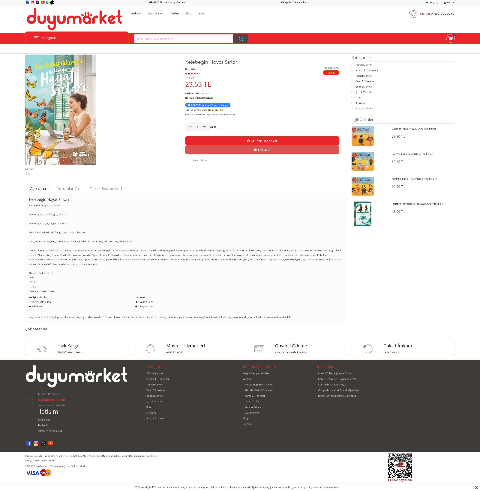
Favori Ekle (199, 160)
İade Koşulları (252, 401)
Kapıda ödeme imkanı (295, 2)
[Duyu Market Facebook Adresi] (27, 3)
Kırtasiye (360, 103)
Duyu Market (156, 13)
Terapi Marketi (364, 75)
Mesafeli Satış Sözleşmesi (259, 390)
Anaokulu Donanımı (367, 70)
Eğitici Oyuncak (364, 65)
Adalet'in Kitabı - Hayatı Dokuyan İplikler (414, 179)
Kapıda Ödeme (253, 407)
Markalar (135, 13)
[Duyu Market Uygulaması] (48, 3)
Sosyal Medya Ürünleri (256, 373)
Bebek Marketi (364, 86)
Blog (188, 13)
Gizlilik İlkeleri (252, 412)
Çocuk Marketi (364, 92)
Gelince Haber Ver (264, 141)
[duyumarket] (74, 18)
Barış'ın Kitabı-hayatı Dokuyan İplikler (413, 154)
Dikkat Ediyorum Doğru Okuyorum (337, 395)
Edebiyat (37, 306)
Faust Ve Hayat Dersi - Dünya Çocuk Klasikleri (417, 203)
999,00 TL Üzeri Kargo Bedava (169, 2)
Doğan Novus (193, 69)
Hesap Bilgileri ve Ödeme (259, 384)
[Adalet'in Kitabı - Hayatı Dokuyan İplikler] (363, 185)
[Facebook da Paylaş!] (26, 174)
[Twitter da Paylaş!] (29, 174)
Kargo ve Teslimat (255, 395)
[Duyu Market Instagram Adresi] (32, 3)
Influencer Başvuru (51, 431)
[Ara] (240, 38)
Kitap (358, 97)
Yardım (174, 13)
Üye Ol (450, 2)
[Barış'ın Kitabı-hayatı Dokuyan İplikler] (363, 161)
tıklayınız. (335, 487)
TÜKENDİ (264, 150)
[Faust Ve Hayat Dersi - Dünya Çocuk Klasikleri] (363, 213)
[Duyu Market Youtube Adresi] (43, 3)
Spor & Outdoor (364, 108)
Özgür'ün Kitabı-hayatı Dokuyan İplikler (414, 128)
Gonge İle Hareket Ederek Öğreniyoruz (340, 390)
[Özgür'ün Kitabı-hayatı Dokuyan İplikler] (363, 135)
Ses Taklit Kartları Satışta (332, 384)
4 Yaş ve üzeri (145, 302)
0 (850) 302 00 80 (442, 13)
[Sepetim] (450, 39)
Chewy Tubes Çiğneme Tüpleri (335, 373)
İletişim (202, 13)
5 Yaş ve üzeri (145, 306)
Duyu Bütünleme (365, 81)
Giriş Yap (434, 2)
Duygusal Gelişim (42, 302)
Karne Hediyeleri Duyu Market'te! (337, 379)
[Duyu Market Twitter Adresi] (37, 3)
